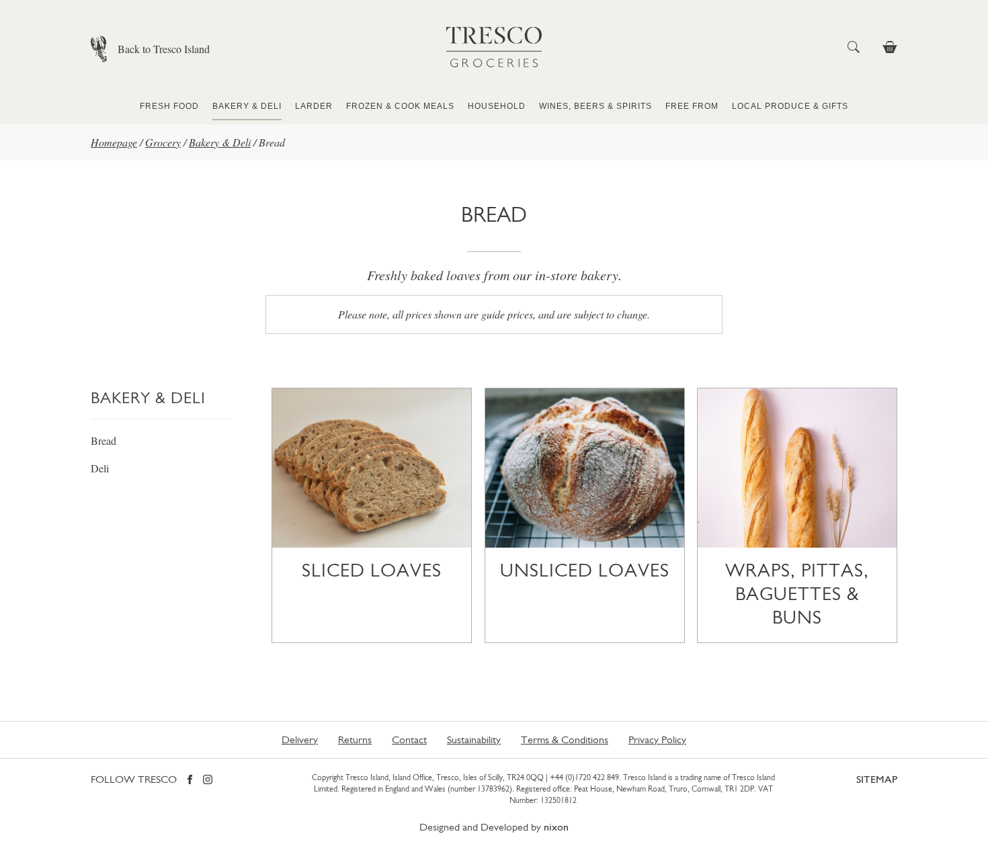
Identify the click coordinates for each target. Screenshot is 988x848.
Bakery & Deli (247, 106)
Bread (103, 440)
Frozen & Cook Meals (400, 106)
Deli (100, 468)
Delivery (300, 739)
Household (497, 106)
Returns (355, 739)
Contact (409, 739)
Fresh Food (169, 106)
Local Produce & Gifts (790, 106)
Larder (314, 106)
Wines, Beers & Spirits (595, 106)
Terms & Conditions (564, 739)
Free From (691, 106)
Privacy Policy (657, 739)
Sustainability (474, 739)
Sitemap (876, 779)
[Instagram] (207, 780)
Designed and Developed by (494, 826)
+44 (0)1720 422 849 (584, 777)
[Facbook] (190, 780)
